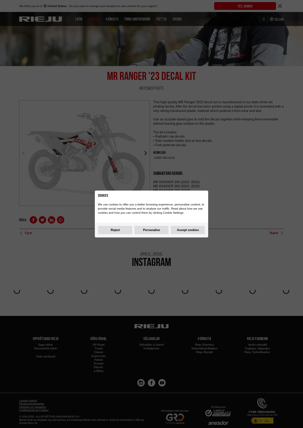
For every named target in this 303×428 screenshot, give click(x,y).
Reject (115, 230)
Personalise (151, 230)
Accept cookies (188, 230)
